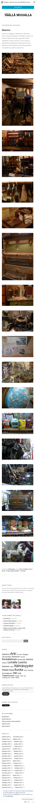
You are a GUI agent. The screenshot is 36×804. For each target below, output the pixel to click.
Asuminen (19, 654)
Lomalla (12, 662)
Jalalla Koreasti (6, 723)
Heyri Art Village (23, 569)
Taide (19, 673)
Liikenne (4, 663)
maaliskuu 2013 (6, 782)
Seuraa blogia (7, 685)
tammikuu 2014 (6, 770)
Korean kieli (21, 659)
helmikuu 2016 (18, 741)
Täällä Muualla (18, 15)
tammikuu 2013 (6, 785)
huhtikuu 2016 (16, 739)
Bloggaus (25, 654)
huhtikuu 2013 (18, 780)
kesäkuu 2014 (17, 763)
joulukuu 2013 (18, 770)
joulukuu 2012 (18, 785)
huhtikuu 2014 (18, 765)
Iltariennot (16, 657)
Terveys (17, 676)
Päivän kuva (8, 670)
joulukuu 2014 (18, 756)
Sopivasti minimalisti (8, 623)
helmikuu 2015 (18, 753)
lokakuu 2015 (18, 746)
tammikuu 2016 (6, 744)
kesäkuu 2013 (17, 777)
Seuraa (6, 694)
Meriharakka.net (6, 719)
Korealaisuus (9, 659)
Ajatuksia (6, 654)
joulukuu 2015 (18, 744)
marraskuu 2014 (6, 758)
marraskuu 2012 (6, 787)
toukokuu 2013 (6, 780)
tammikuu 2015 (6, 756)
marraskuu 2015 (6, 746)
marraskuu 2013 (6, 773)
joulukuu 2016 (6, 736)
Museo (3, 571)
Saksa (25, 670)
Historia (30, 569)
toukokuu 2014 (6, 765)
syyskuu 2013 (5, 775)
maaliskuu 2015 (6, 753)
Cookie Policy (9, 796)
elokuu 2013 (16, 775)
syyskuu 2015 (5, 749)
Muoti (12, 666)
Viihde (17, 677)
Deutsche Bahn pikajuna (9, 621)
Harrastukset (6, 657)
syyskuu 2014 (5, 761)
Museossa (6, 30)
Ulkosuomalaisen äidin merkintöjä (11, 721)
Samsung (30, 670)
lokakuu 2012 (18, 787)
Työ (21, 676)
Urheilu (13, 677)
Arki (13, 654)
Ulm (25, 676)
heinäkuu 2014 (6, 763)
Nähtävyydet (11, 569)
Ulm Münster (6, 618)
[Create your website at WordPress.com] (18, 2)
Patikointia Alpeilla (8, 625)
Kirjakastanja (5, 716)
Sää (15, 672)
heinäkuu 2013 (6, 777)
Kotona (29, 659)
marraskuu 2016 (17, 736)
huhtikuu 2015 (17, 751)
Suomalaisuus (7, 673)
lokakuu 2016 (5, 739)
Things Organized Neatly (12, 571)
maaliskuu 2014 (6, 768)
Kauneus (23, 657)
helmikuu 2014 (19, 768)
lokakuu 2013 (18, 773)
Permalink (23, 571)
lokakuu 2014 (18, 758)
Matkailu (6, 666)
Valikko (18, 7)
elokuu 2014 (16, 761)
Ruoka (18, 669)
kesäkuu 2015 (16, 749)
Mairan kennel (6, 726)
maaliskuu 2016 (6, 741)
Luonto (22, 662)
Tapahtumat (8, 675)
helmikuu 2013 (18, 782)
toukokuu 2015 (6, 751)
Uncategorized (6, 677)
